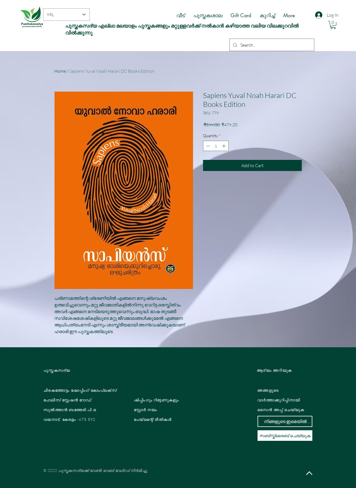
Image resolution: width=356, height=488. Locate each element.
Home (60, 71)
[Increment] (224, 146)
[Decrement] (207, 146)
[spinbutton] (216, 146)
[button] (333, 25)
